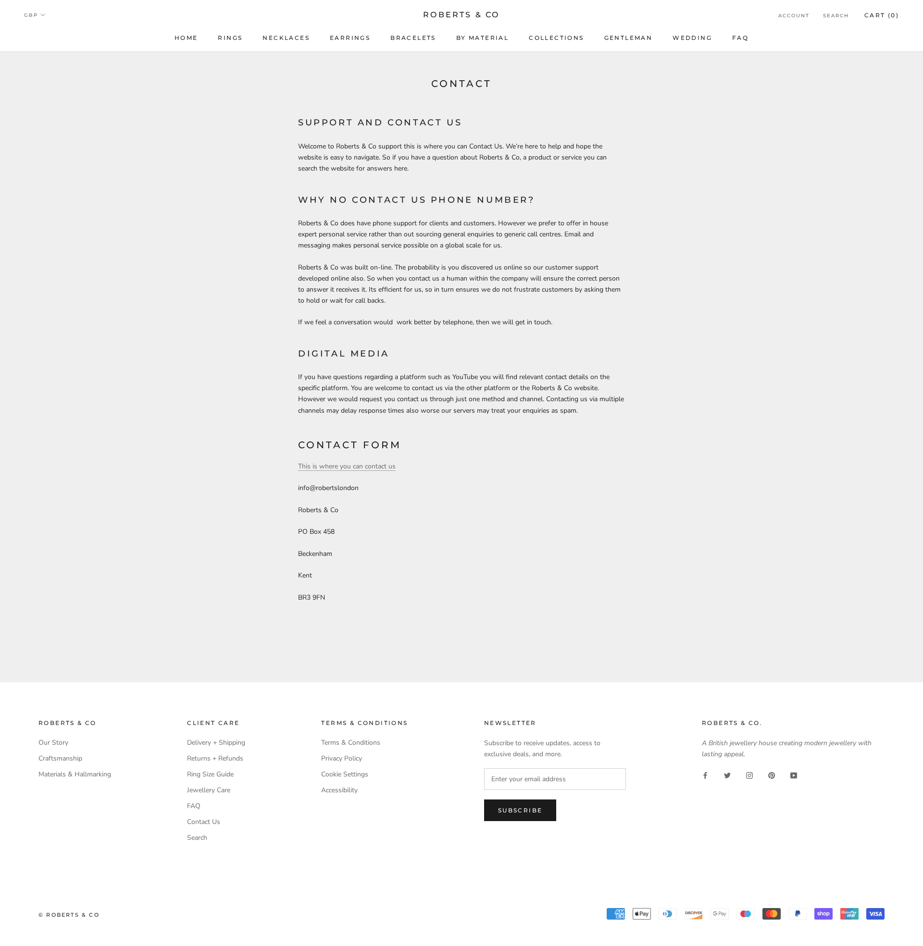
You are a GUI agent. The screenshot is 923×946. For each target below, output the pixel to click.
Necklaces (286, 37)
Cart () (881, 15)
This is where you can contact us (347, 466)
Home (186, 37)
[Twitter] (727, 774)
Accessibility (339, 790)
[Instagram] (749, 774)
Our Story (53, 742)
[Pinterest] (771, 774)
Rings (230, 37)
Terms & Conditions (350, 742)
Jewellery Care (208, 790)
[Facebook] (705, 774)
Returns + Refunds (215, 758)
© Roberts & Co (69, 914)
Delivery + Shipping (216, 742)
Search (836, 15)
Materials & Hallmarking (74, 774)
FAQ (740, 37)
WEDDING (692, 37)
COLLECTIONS (556, 37)
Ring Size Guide (210, 774)
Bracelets (413, 37)
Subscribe (520, 810)
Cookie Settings (344, 774)
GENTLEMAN (628, 37)
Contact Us (203, 821)
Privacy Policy (341, 758)
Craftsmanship (60, 758)
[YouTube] (793, 774)
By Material (482, 37)
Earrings (350, 37)
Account (794, 15)
